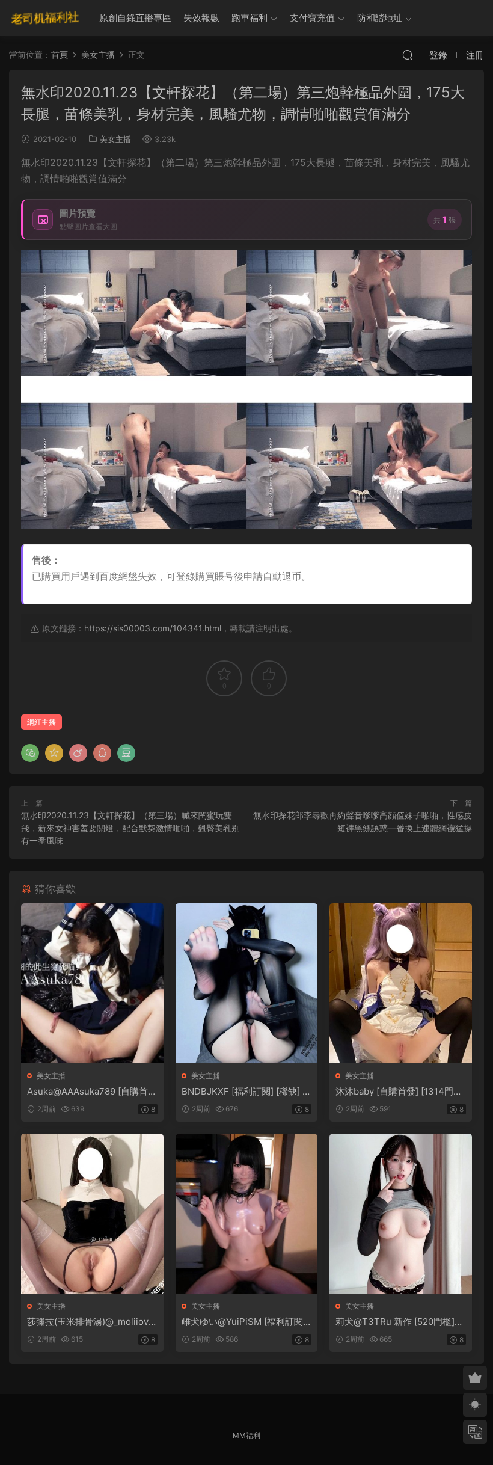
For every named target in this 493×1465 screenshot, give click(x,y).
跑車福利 (249, 17)
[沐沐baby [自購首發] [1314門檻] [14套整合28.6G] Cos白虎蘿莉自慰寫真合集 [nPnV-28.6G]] (400, 983)
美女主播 (115, 139)
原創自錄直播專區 (135, 17)
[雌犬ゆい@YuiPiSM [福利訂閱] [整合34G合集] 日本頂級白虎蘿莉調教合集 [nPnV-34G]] (247, 1214)
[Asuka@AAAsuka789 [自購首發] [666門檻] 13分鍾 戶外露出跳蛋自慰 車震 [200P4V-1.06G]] (92, 983)
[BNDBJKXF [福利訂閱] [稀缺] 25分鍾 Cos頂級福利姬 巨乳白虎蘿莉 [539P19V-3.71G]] (247, 983)
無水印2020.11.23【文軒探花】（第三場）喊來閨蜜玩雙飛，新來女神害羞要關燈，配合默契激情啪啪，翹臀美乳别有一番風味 (130, 828)
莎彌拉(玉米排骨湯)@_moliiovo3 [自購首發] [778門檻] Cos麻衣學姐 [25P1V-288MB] (90, 1322)
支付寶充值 (312, 17)
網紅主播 (41, 721)
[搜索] (408, 54)
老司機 (45, 18)
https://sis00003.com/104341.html (152, 628)
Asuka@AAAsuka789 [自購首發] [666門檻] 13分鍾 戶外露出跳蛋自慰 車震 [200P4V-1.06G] (90, 1092)
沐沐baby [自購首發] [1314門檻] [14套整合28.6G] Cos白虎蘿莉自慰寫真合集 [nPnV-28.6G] (400, 1092)
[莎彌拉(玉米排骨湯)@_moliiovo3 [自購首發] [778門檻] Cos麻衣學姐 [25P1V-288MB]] (92, 1214)
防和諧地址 (379, 17)
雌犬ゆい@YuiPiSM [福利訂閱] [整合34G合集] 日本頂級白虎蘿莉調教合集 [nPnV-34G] (245, 1322)
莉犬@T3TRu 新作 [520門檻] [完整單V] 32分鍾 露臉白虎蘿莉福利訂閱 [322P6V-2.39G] (399, 1322)
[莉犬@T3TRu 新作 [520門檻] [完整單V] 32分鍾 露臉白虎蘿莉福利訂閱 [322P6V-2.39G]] (400, 1214)
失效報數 (201, 17)
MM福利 (246, 1435)
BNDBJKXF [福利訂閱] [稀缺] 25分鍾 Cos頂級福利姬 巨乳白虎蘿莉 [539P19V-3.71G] (245, 1092)
